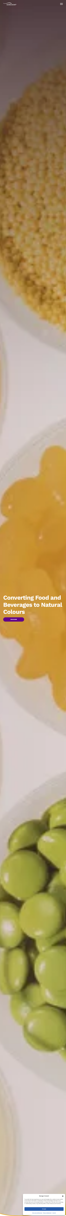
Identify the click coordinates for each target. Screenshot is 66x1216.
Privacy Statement (47, 1213)
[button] (63, 1196)
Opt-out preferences (37, 1213)
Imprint (54, 1213)
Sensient (9, 4)
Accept (44, 1209)
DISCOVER (14, 619)
